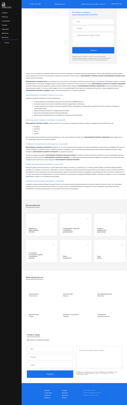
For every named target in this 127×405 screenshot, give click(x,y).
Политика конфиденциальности (92, 392)
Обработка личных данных (90, 395)
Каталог (64, 397)
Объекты (5, 17)
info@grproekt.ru (60, 4)
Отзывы (4, 25)
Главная (4, 13)
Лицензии (5, 29)
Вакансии (5, 33)
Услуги (6, 43)
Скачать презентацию (89, 390)
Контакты (5, 37)
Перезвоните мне (116, 3)
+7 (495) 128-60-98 (34, 4)
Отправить (93, 50)
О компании (6, 21)
